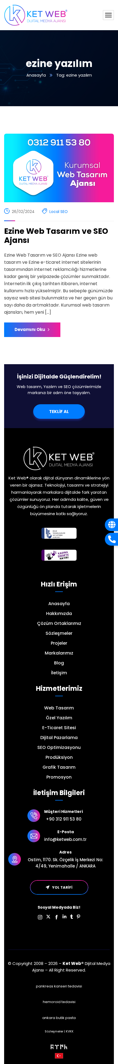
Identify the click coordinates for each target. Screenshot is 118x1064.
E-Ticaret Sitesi (59, 728)
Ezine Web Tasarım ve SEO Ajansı (56, 236)
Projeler (59, 643)
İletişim (59, 673)
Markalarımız (59, 653)
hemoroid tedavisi (59, 1001)
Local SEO (58, 211)
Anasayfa (36, 75)
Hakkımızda (59, 613)
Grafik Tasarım (59, 767)
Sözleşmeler (59, 633)
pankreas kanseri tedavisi (59, 986)
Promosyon (59, 777)
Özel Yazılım (59, 718)
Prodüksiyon (59, 757)
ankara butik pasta (59, 1017)
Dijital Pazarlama (59, 737)
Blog (59, 663)
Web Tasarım (59, 708)
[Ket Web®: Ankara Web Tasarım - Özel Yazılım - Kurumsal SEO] (36, 15)
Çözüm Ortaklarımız (59, 623)
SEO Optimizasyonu (59, 747)
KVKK (70, 1031)
